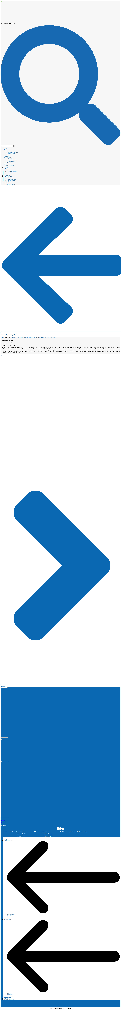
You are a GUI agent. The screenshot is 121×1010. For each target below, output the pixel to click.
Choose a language (5, 23)
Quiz (9, 155)
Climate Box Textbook (13, 152)
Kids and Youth (7, 157)
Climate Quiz (11, 158)
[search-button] (14, 146)
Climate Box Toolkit (8, 151)
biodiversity (13, 345)
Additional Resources (9, 165)
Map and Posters (11, 153)
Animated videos (11, 161)
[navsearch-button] (60, 144)
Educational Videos (12, 160)
